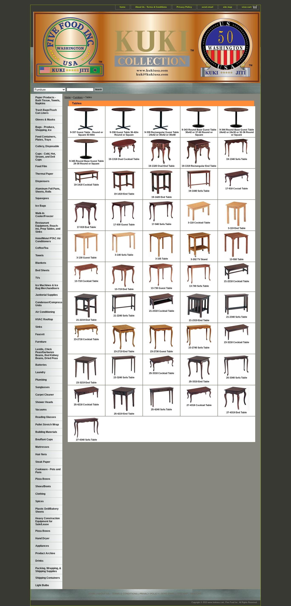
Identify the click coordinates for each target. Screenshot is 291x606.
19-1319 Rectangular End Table (199, 166)
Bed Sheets (42, 270)
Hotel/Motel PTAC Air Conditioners (48, 240)
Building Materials (46, 432)
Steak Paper (42, 461)
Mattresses (42, 446)
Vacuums (41, 409)
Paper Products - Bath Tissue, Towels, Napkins (47, 100)
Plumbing (41, 379)
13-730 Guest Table (161, 288)
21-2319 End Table (199, 320)
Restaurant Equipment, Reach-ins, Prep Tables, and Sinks (47, 227)
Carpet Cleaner (44, 394)
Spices (39, 501)
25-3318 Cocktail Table (161, 373)
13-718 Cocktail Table (86, 281)
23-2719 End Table (124, 351)
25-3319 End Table (199, 381)
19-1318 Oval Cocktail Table (124, 159)
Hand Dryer (42, 538)
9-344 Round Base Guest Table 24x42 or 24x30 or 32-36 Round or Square (236, 132)
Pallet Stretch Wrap (47, 424)
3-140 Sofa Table (124, 255)
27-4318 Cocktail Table (199, 405)
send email (207, 7)
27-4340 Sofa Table (86, 439)
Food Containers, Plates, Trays (45, 138)
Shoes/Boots (43, 486)
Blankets (40, 262)
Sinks (38, 326)
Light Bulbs (42, 585)
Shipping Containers (47, 577)
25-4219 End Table (124, 413)
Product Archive (45, 553)
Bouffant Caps (44, 439)
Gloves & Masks (45, 119)
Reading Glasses (45, 417)
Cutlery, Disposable (47, 146)
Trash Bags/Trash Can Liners (46, 112)
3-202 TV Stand (199, 259)
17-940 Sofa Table (161, 224)
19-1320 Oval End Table (161, 166)
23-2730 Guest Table (161, 351)
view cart (246, 7)
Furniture (78, 97)
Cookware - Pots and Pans (48, 471)
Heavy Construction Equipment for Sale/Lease (47, 521)
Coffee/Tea (41, 247)
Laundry (40, 372)
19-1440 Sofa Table (199, 191)
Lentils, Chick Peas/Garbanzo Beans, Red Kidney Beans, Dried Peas (47, 354)
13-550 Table (236, 259)
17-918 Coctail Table (236, 188)
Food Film (41, 166)
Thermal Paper (44, 173)
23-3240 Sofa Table (124, 377)
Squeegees (42, 198)
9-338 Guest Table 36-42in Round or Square (124, 133)
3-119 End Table (236, 228)
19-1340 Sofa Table (236, 159)
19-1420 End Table (161, 197)
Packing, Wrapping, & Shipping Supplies (48, 570)
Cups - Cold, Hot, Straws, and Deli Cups (45, 156)
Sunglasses (42, 387)
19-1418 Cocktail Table (86, 184)
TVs (37, 277)
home (122, 7)
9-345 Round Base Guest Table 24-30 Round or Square (86, 162)
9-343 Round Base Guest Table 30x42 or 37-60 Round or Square (199, 132)
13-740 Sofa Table (199, 286)
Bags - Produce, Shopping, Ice (45, 129)
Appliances (42, 545)
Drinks (39, 560)
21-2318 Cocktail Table (161, 311)
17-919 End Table (86, 227)
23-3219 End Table (86, 382)
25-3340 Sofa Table (236, 377)
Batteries (41, 364)
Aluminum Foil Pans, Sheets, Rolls (47, 190)
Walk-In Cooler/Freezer (44, 215)
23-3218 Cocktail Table (236, 342)
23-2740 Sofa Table (199, 347)
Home (68, 97)
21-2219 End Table (86, 320)
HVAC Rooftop (44, 319)
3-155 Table (161, 258)
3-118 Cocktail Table (199, 222)
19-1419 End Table (124, 194)
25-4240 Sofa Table (161, 409)
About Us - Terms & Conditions (151, 7)
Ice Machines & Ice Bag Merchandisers (47, 287)
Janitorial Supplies (46, 294)
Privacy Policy (184, 7)
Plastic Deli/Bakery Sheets (47, 510)
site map (227, 7)
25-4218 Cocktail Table (86, 404)
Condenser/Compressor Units (48, 304)
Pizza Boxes (42, 478)
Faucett (40, 334)
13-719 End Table (124, 289)
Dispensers (42, 181)
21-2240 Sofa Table (124, 315)
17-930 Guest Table (124, 224)
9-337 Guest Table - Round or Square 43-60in (86, 133)
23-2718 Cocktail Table (86, 339)
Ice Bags (40, 205)
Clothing (40, 493)
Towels (39, 255)
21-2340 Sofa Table (236, 317)
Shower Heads (44, 402)
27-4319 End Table (236, 412)
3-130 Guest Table (86, 257)
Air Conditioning (45, 311)
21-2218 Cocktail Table (236, 281)
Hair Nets (41, 454)
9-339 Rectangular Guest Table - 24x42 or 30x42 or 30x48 (161, 133)
